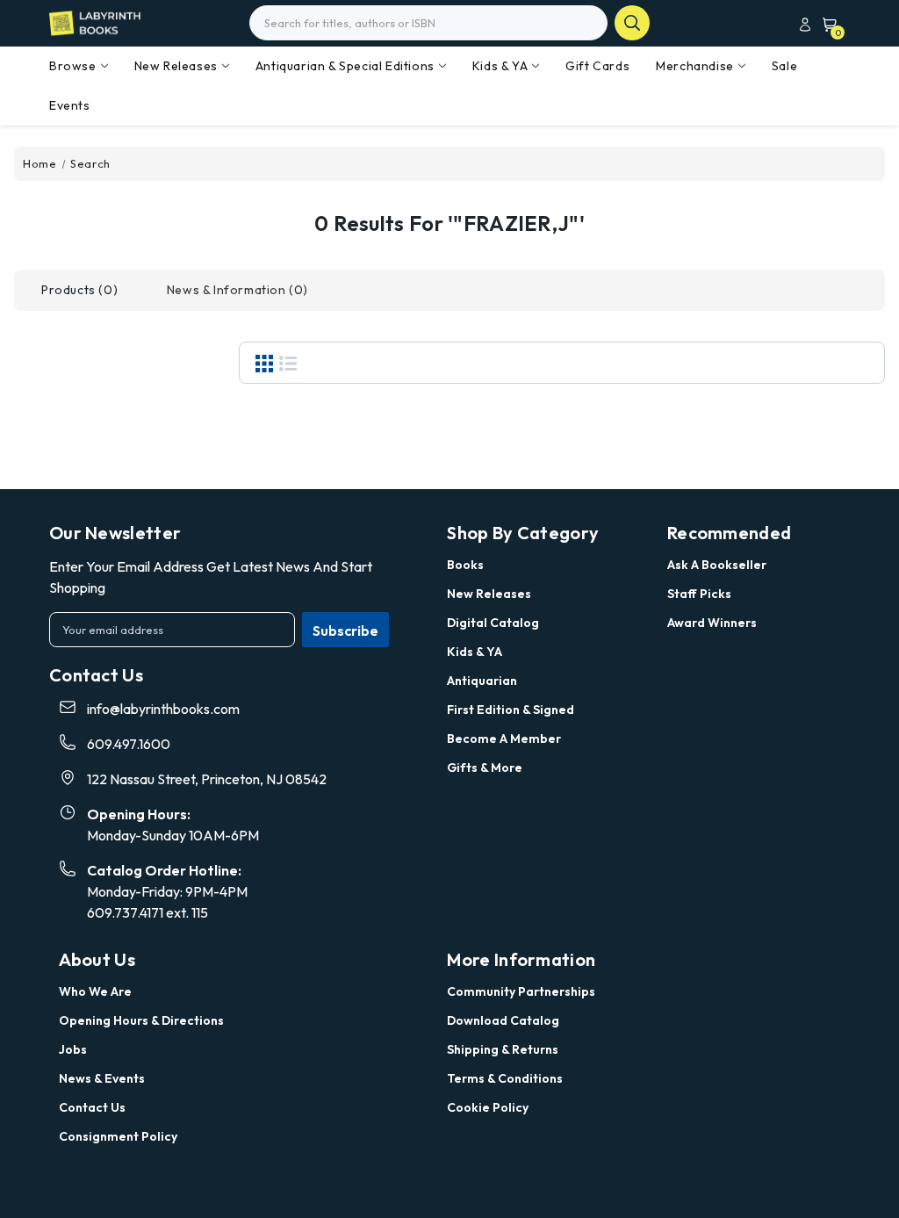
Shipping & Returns (502, 1049)
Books (465, 565)
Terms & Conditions (505, 1078)
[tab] (79, 290)
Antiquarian (482, 680)
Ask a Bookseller (716, 565)
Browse (73, 66)
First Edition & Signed (510, 709)
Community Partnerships (521, 991)
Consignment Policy (118, 1136)
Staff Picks (699, 594)
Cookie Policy (488, 1107)
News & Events (102, 1078)
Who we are (95, 991)
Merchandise (695, 66)
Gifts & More (484, 767)
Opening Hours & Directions (141, 1020)
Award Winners (712, 623)
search (632, 22)
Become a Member (504, 738)
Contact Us (92, 1107)
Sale (784, 66)
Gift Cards (597, 66)
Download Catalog (503, 1020)
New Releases (176, 66)
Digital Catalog (493, 623)
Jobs (73, 1049)
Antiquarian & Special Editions (345, 66)
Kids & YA (500, 66)
